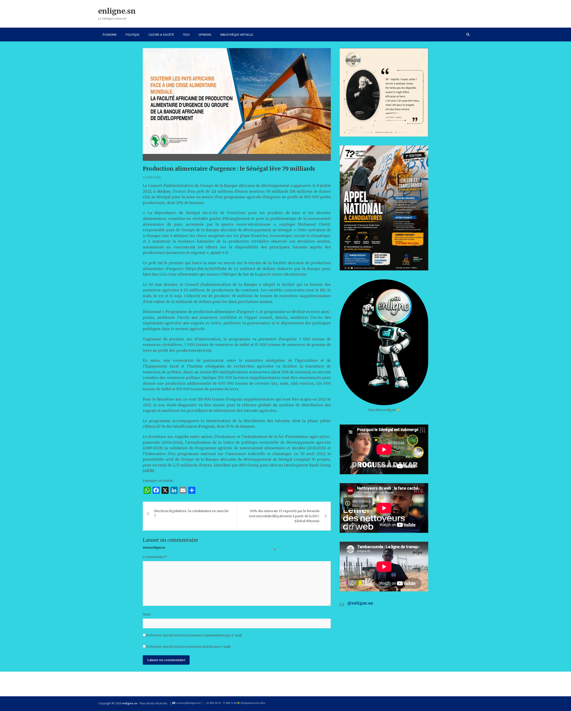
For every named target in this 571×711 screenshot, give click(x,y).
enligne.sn (117, 11)
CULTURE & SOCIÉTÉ (161, 35)
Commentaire (155, 557)
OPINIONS (205, 35)
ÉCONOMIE (110, 35)
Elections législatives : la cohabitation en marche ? (191, 513)
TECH (186, 35)
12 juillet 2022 (152, 177)
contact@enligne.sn (188, 703)
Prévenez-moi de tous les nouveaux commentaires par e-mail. (194, 635)
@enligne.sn (360, 603)
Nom (146, 614)
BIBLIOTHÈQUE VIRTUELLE (236, 35)
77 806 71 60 (230, 703)
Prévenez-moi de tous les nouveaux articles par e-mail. (188, 647)
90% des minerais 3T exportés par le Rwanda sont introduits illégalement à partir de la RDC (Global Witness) (284, 516)
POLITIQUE (132, 35)
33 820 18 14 (213, 703)
